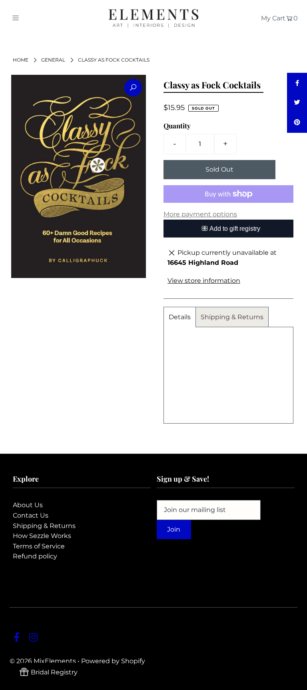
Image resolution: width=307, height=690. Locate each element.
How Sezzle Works (42, 536)
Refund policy (35, 556)
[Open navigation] (30, 17)
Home (20, 60)
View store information (203, 280)
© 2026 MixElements (43, 661)
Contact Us (30, 515)
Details (180, 317)
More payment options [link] (200, 214)
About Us (28, 505)
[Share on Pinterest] (297, 123)
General (53, 60)
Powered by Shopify (113, 661)
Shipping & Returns (232, 317)
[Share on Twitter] (297, 103)
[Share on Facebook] (297, 83)
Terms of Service (39, 546)
